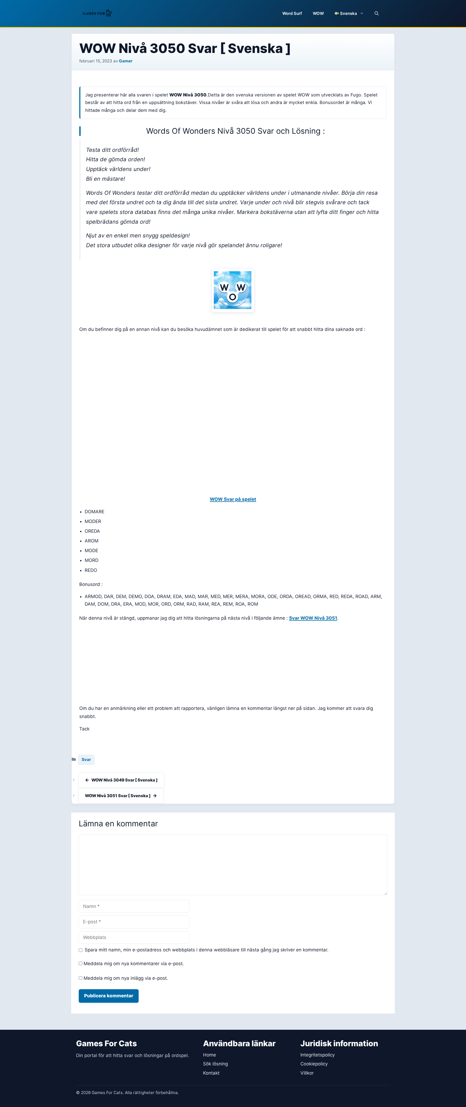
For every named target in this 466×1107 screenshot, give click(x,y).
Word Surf (292, 13)
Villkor (307, 1073)
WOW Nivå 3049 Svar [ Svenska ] (124, 780)
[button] (376, 13)
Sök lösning (215, 1063)
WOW (318, 13)
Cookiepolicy (314, 1063)
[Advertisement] (233, 375)
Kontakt (211, 1073)
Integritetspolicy (317, 1055)
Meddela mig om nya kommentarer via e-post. (134, 963)
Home (209, 1055)
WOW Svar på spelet (233, 499)
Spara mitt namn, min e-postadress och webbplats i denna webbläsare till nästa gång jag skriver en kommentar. (206, 949)
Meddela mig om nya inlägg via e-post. (126, 978)
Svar (86, 759)
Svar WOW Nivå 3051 (313, 618)
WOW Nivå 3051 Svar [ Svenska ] (117, 795)
